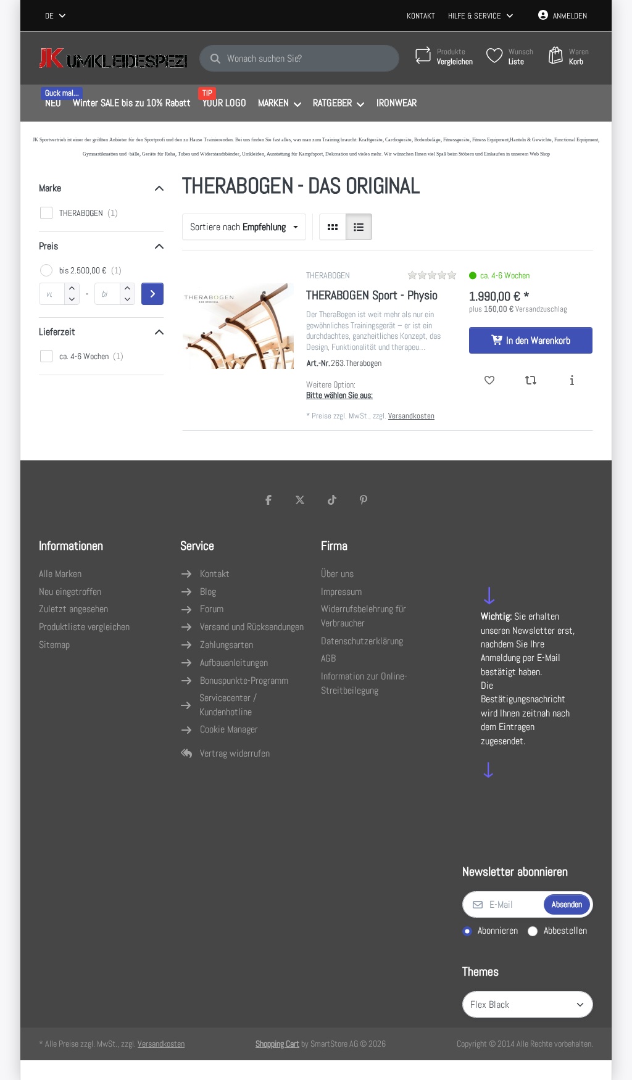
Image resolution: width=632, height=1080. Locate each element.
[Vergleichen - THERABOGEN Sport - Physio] (531, 381)
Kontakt (421, 15)
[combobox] (56, 16)
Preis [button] (48, 245)
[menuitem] (53, 103)
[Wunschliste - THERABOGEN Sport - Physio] (489, 381)
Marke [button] (50, 187)
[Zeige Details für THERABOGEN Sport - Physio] (238, 325)
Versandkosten (411, 415)
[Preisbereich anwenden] (152, 294)
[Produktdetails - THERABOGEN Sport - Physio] (571, 381)
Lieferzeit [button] (57, 331)
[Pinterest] (364, 499)
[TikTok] (332, 499)
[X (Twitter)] (300, 499)
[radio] (332, 227)
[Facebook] (268, 499)
